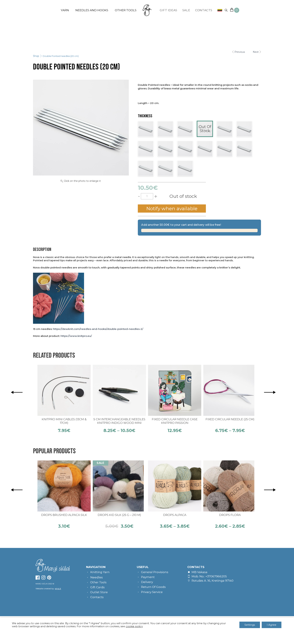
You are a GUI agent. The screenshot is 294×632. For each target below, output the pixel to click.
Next (256, 51)
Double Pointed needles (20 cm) (61, 56)
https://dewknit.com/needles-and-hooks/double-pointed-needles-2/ (98, 329)
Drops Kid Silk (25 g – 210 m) (119, 515)
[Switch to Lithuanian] (218, 10)
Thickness (145, 116)
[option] (64, 399)
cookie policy (134, 626)
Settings (249, 624)
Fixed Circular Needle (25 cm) (230, 419)
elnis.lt (58, 588)
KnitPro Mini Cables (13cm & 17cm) (64, 421)
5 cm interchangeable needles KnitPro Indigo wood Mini (119, 421)
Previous (239, 51)
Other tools (125, 10)
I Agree (271, 624)
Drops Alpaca (174, 515)
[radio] (145, 129)
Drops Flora (230, 515)
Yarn (65, 10)
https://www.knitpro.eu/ (76, 336)
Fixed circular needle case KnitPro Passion (175, 421)
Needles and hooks (91, 10)
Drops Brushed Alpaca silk (64, 515)
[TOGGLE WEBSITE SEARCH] (226, 10)
